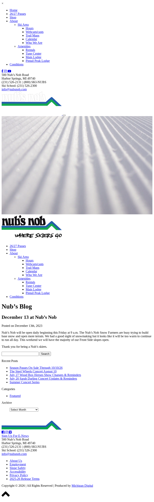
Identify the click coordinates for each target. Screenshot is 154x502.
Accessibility (18, 471)
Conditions (16, 64)
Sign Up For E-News (15, 436)
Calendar (31, 39)
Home (13, 10)
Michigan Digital (82, 485)
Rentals (30, 50)
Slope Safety (18, 468)
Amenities (24, 46)
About (14, 21)
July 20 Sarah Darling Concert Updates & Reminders (43, 378)
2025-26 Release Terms (25, 479)
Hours (29, 28)
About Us (16, 460)
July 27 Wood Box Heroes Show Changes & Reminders (45, 375)
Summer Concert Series (25, 382)
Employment (18, 464)
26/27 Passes (18, 13)
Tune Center (33, 53)
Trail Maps (32, 35)
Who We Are (34, 42)
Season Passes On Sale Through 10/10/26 (36, 367)
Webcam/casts (35, 32)
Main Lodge (33, 57)
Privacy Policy (19, 475)
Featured (15, 396)
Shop (13, 17)
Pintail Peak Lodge (38, 60)
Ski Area (23, 24)
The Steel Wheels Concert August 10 (33, 371)
